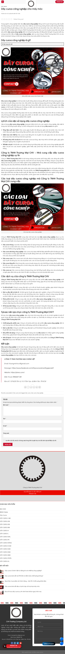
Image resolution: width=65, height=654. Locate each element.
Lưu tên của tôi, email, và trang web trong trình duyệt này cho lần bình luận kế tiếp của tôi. (31, 440)
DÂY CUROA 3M (5, 521)
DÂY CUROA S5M (5, 552)
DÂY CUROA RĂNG (6, 543)
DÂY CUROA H (4, 530)
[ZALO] (61, 643)
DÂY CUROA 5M (5, 524)
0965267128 (17, 377)
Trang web (6, 433)
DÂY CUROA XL (4, 561)
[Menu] (2, 1)
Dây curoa (4, 6)
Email (5, 426)
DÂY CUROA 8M (5, 527)
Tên (4, 418)
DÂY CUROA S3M (5, 549)
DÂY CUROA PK (4, 540)
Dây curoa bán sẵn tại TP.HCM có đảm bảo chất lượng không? (24, 576)
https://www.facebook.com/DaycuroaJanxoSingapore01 (33, 368)
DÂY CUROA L (4, 533)
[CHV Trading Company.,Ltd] (31, 4)
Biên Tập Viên (17, 13)
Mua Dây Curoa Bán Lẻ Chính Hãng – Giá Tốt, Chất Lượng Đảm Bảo (25, 581)
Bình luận (6, 405)
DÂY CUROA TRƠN (5, 558)
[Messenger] (61, 639)
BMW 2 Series (4, 512)
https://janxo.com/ (18, 372)
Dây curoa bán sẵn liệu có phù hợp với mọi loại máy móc (22, 586)
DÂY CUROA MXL (5, 536)
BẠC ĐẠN (3, 509)
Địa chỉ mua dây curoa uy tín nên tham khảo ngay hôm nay (23, 591)
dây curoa (28, 393)
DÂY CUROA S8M (5, 555)
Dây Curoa (3, 515)
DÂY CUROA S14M (5, 546)
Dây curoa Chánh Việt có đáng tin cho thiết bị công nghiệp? (23, 570)
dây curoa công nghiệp (37, 393)
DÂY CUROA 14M (5, 518)
